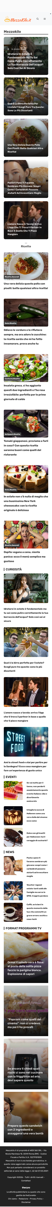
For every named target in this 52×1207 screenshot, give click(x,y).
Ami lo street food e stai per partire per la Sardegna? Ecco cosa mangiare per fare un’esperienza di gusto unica (25, 766)
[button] (37, 19)
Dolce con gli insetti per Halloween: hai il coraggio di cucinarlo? (37, 837)
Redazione (23, 1199)
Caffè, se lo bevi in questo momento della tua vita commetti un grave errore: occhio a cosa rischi (37, 911)
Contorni (9, 379)
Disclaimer (26, 1202)
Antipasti (9, 434)
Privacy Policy (36, 1199)
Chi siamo (12, 1199)
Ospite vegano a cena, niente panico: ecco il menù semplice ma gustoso (24, 557)
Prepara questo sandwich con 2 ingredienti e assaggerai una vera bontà (25, 1129)
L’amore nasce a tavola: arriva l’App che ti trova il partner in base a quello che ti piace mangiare (25, 716)
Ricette (8, 277)
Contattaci (26, 1181)
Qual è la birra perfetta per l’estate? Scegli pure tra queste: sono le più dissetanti (24, 666)
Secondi (15, 277)
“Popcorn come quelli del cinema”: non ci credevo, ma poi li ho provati (24, 1023)
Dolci (7, 323)
